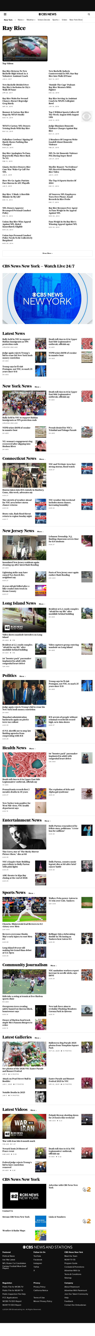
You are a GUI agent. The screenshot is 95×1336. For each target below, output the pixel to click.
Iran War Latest (8, 1260)
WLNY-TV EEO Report (11, 1305)
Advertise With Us (72, 1271)
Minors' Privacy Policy (43, 1301)
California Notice (41, 1290)
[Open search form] (89, 14)
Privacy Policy (39, 1287)
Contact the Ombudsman (75, 1305)
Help (66, 1298)
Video (64, 20)
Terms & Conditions (72, 1274)
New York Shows (77, 20)
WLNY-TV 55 (69, 1260)
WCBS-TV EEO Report (12, 1301)
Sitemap (67, 1278)
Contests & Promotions (74, 1267)
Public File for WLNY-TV (12, 1290)
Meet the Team (70, 1256)
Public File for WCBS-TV (12, 1287)
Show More (47, 253)
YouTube (37, 1256)
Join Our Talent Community (76, 1294)
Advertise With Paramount (75, 1290)
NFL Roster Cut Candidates (14, 1263)
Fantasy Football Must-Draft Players (14, 1267)
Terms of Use (39, 1298)
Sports (55, 20)
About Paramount (72, 1287)
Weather (30, 20)
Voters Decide (44, 20)
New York (8, 20)
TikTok (36, 1267)
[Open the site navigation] (18, 14)
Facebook (38, 1260)
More (37, 387)
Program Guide (70, 1263)
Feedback (68, 1301)
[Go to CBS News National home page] (47, 14)
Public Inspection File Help (14, 1294)
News (20, 20)
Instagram (38, 1263)
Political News (8, 1256)
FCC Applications (10, 1298)
